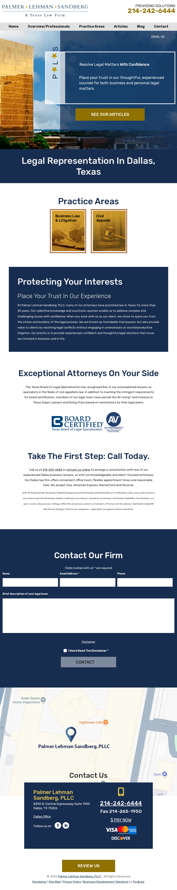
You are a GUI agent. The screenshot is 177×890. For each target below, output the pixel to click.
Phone (121, 573)
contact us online (78, 469)
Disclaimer (88, 642)
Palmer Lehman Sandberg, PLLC (79, 876)
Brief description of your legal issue (25, 593)
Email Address (69, 573)
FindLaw (139, 881)
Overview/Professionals (49, 26)
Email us (158, 37)
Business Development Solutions (105, 881)
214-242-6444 (151, 11)
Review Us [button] (89, 865)
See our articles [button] (110, 114)
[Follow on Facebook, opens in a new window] (58, 825)
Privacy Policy (72, 881)
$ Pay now (121, 820)
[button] (173, 865)
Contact (161, 26)
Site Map (54, 881)
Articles (121, 26)
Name (6, 573)
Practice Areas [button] (92, 26)
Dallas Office (42, 817)
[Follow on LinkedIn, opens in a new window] (66, 825)
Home (13, 26)
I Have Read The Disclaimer (88, 650)
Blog (141, 26)
